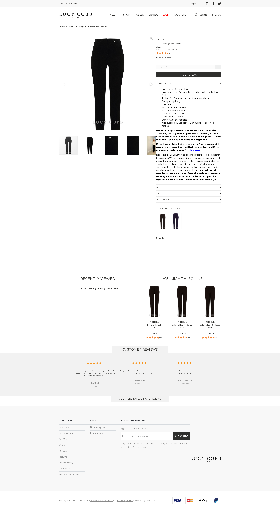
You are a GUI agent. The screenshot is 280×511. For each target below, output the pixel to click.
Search (203, 14)
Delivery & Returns (165, 199)
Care (158, 193)
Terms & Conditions (69, 474)
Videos (62, 445)
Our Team (64, 439)
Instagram (99, 427)
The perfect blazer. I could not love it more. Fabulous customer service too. (184, 372)
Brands (153, 14)
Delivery (63, 451)
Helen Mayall (94, 383)
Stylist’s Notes (163, 83)
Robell (139, 14)
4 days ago (139, 384)
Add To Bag (189, 74)
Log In (193, 3)
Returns (63, 457)
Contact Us (64, 468)
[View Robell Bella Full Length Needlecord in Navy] (175, 228)
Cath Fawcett (139, 381)
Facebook (98, 433)
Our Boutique (66, 433)
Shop (126, 14)
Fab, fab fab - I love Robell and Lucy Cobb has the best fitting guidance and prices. (139, 372)
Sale (166, 14)
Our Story (64, 427)
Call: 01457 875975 (68, 3)
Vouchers (180, 14)
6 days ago (185, 384)
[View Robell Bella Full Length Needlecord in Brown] (162, 228)
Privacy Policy (66, 462)
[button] (151, 38)
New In (114, 14)
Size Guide (161, 187)
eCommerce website (101, 500)
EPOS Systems (125, 500)
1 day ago (94, 386)
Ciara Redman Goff (184, 381)
